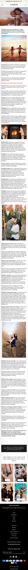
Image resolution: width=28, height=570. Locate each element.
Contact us (14, 525)
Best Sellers (14, 514)
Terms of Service (14, 531)
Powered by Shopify (14, 568)
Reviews (14, 527)
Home (14, 512)
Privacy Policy (14, 533)
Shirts (14, 519)
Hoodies (14, 521)
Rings (14, 517)
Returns (14, 529)
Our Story (14, 535)
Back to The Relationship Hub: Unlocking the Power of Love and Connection (14, 448)
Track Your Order (14, 537)
